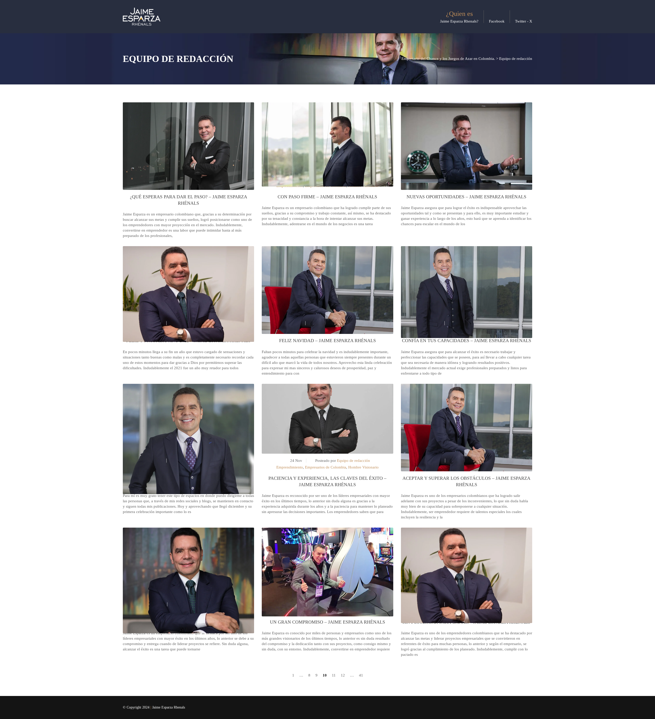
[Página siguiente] (369, 675)
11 (334, 675)
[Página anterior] (285, 675)
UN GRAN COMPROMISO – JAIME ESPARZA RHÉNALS (327, 622)
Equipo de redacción (353, 461)
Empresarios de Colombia (325, 467)
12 (343, 675)
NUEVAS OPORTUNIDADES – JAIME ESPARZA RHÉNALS (466, 196)
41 (361, 675)
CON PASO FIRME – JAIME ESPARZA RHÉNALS (327, 196)
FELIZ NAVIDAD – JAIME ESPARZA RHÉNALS (327, 340)
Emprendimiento (289, 467)
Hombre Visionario (363, 467)
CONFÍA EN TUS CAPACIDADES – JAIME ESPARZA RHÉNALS (466, 340)
